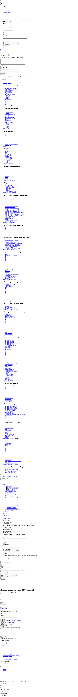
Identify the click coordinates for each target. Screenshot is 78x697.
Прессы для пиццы (8, 450)
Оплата (4, 670)
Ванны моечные (8, 168)
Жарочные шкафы (8, 351)
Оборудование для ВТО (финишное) (12, 244)
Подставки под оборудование (11, 171)
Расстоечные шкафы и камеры (11, 371)
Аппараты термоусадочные (10, 409)
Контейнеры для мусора (9, 318)
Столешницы (7, 160)
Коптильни (7, 260)
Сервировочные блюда (9, 295)
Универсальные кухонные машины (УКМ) (13, 461)
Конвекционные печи (9, 354)
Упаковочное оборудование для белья (12, 248)
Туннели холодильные (9, 434)
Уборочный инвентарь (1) (12, 508)
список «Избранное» (16, 620)
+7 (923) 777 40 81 (6, 12)
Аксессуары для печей (9, 340)
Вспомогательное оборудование (11, 240)
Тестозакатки (7, 456)
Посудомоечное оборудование (9, 301)
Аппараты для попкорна (10, 341)
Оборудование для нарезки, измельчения (13, 210)
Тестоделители (8, 454)
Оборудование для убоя (9, 269)
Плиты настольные (9, 367)
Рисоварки (7, 372)
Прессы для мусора (9, 415)
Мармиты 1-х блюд (8, 136)
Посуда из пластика (9, 293)
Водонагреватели (8, 347)
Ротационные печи (8, 373)
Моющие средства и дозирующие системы (13, 243)
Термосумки (7, 190)
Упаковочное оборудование (8, 401)
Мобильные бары (8, 185)
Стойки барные (8, 159)
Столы (6, 161)
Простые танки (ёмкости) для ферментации (13, 231)
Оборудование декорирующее (11, 448)
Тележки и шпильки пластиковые (11, 187)
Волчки (6, 254)
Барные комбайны (8, 89)
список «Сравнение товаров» (18, 630)
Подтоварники (8, 172)
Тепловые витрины (9, 375)
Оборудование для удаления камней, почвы (13, 215)
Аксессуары (7, 198)
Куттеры (6, 205)
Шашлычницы (8, 379)
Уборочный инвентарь (9, 331)
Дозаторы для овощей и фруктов (11, 202)
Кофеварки (7, 96)
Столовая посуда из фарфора (10, 297)
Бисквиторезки (8, 443)
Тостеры (6, 376)
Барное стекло (8, 285)
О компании (5, 7)
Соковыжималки (8, 101)
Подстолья (7, 156)
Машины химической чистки (10, 242)
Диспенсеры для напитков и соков (11, 94)
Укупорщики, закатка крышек (11, 417)
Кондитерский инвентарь (10, 117)
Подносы (7, 291)
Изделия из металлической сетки (11, 390)
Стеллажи (7, 176)
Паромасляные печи (9, 218)
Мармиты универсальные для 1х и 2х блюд (13, 138)
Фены (6, 332)
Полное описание (3, 593)
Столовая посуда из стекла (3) (13, 502)
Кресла (6, 153)
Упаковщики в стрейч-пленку (11, 418)
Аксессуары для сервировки (10, 284)
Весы (6, 387)
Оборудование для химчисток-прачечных (11, 234)
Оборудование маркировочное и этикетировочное (15, 414)
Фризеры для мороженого (10, 103)
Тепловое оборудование (7, 335)
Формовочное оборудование (10, 276)
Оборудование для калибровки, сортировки (13, 209)
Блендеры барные (8, 91)
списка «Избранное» (11, 622)
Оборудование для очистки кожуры (12, 211)
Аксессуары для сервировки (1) (13, 498)
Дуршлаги (7, 113)
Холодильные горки (9, 435)
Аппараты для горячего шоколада (11, 88)
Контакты (5, 9)
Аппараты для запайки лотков (11, 406)
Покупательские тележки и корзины (12, 393)
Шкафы (6, 179)
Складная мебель (8, 157)
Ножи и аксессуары (9, 122)
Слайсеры (7, 272)
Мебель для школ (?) (9, 154)
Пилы (6, 270)
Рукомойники (7, 175)
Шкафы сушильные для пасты (11, 463)
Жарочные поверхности (9, 350)
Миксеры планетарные (9, 446)
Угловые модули (8, 145)
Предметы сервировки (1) (12, 501)
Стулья (6, 162)
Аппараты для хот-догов (10, 343)
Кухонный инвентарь (7, 105)
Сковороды (7, 126)
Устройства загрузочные (10, 221)
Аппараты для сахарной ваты (11, 342)
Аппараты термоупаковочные (11, 408)
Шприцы (7, 278)
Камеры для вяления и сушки (11, 258)
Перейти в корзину (4, 608)
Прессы (6, 219)
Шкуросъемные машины (10, 277)
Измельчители (8, 444)
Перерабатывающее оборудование (9, 249)
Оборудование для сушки (10, 213)
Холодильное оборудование (8, 419)
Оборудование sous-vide (9, 360)
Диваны (6, 152)
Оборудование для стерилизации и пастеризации (14, 212)
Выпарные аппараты (9, 201)
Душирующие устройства (10, 317)
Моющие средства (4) (11, 507)
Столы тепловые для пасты (10, 451)
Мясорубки (7, 266)
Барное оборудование (7, 83)
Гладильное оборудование (10, 241)
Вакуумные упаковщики (10, 410)
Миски (6, 121)
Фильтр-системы (8, 333)
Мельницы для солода (9, 230)
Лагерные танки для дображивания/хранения (14, 229)
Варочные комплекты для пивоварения (12, 227)
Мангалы (7, 357)
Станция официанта (9, 158)
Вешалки (7, 151)
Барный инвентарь (8, 286)
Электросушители (8, 334)
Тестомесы (7, 458)
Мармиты (7, 290)
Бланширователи (8, 199)
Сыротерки (7, 452)
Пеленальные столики (9, 324)
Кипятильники (8, 352)
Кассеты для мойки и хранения (11, 191)
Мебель (4, 146)
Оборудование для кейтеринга (9, 180)
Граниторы (7, 93)
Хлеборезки (7, 462)
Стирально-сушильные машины (11, 246)
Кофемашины (7, 97)
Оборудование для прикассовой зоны (12, 392)
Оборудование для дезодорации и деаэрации (13, 322)
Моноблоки (7, 431)
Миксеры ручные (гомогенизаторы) (12, 208)
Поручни (7, 325)
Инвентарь (7, 256)
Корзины (7, 289)
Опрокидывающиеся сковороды (11, 363)
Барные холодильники (9, 90)
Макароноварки (8, 356)
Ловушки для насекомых (10, 319)
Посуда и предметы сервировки (9, 279)
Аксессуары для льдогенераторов (11, 424)
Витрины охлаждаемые (9, 134)
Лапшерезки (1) (10, 510)
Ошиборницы (7, 123)
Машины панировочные (10, 264)
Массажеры (7, 262)
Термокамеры (7, 273)
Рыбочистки (7, 271)
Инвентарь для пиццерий (10, 114)
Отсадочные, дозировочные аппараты (12, 449)
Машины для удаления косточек (11, 206)
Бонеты (6, 426)
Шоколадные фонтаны (9, 104)
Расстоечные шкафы (9, 370)
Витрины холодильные (9, 427)
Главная (2, 582)
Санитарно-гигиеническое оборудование (11, 309)
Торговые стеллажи (9, 398)
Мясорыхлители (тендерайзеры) (11, 469)
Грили (6, 348)
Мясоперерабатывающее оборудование (10, 464)
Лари (6, 429)
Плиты (6, 366)
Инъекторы (7, 257)
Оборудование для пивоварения (9, 222)
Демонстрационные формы (10, 388)
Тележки (6, 178)
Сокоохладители (8, 102)
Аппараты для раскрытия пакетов (11, 407)
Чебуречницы (7, 378)
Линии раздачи (6, 128)
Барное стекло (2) (10, 499)
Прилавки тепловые (9, 143)
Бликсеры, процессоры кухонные (11, 200)
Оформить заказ (4, 607)
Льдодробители (8, 99)
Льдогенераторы (8, 430)
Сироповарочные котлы (9, 374)
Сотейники (7, 127)
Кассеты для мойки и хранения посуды (12, 115)
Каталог (5, 6)
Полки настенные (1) (11, 492)
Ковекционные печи (9, 353)
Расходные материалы (9, 326)
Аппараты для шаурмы (9, 344)
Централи (7, 436)
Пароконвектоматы (9, 364)
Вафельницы (7, 346)
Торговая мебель (8, 397)
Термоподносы (8, 189)
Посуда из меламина (9, 292)
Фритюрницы (7, 377)
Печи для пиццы (8, 365)
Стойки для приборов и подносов (11, 144)
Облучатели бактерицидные (10, 321)
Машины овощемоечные (10, 207)
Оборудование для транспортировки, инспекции (14, 214)
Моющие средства (8, 320)
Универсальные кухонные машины (12, 274)
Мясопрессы (7, 265)
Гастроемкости (8, 111)
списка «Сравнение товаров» (12, 632)
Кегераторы (7, 95)
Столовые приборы (9, 298)
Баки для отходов (8, 314)
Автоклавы (7, 197)
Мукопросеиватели (9, 447)
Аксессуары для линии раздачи (11, 133)
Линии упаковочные (9, 412)
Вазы (6, 287)
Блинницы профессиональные (11, 345)
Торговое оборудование (7, 380)
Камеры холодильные (9, 428)
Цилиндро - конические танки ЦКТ (12, 233)
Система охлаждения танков (10, 232)
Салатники (7, 124)
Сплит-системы (8, 432)
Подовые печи (8, 368)
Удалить (6, 625)
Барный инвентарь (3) (11, 500)
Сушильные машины (9, 247)
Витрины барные (8, 92)
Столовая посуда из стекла (10, 296)
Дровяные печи (8, 349)
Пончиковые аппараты (9, 369)
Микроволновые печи (9, 359)
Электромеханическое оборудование (10, 438)
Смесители (7, 327)
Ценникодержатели (33, 583)
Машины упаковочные (9, 413)
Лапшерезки (7, 445)
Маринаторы (7, 261)
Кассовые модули (8, 135)
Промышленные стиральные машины (12, 245)
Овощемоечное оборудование (11, 216)
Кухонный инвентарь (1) (12, 489)
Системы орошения (9, 396)
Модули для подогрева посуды (11, 139)
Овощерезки (7, 217)
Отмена (2, 625)
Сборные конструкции (9, 394)
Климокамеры (8, 259)
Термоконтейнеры (8, 188)
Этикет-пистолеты (8, 400)
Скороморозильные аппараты (11, 220)
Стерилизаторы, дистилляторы (11, 328)
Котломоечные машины (9, 307)
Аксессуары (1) (10, 496)
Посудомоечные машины (10, 308)
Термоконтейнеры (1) (11, 494)
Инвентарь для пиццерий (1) (13, 487)
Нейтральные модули (9, 140)
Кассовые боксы (8, 391)
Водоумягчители (8, 315)
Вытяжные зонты (8, 169)
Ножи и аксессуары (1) (11, 490)
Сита (6, 125)
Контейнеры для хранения (10, 118)
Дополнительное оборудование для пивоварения (14, 228)
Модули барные (8, 155)
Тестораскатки (8, 460)
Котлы (6, 119)
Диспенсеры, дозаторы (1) (12, 506)
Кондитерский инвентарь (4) (13, 488)
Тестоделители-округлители (10, 455)
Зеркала (6, 389)
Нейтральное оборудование (8, 163)
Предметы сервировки (9, 294)
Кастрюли (7, 116)
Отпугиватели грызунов (10, 323)
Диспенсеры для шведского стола (11, 288)
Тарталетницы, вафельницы (10, 453)
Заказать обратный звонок (8, 25)
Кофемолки (7, 98)
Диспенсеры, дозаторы (9, 316)
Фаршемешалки (8, 275)
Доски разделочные (9, 112)
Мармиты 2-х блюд (8, 137)
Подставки (7, 170)
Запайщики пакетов (9, 411)
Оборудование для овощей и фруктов (10, 192)
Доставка (4, 8)
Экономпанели (8, 399)
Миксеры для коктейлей (9, 100)
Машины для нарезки (9, 263)
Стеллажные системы (9, 186)
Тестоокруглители (8, 459)
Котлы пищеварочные (9, 355)
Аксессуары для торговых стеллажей (12, 386)
